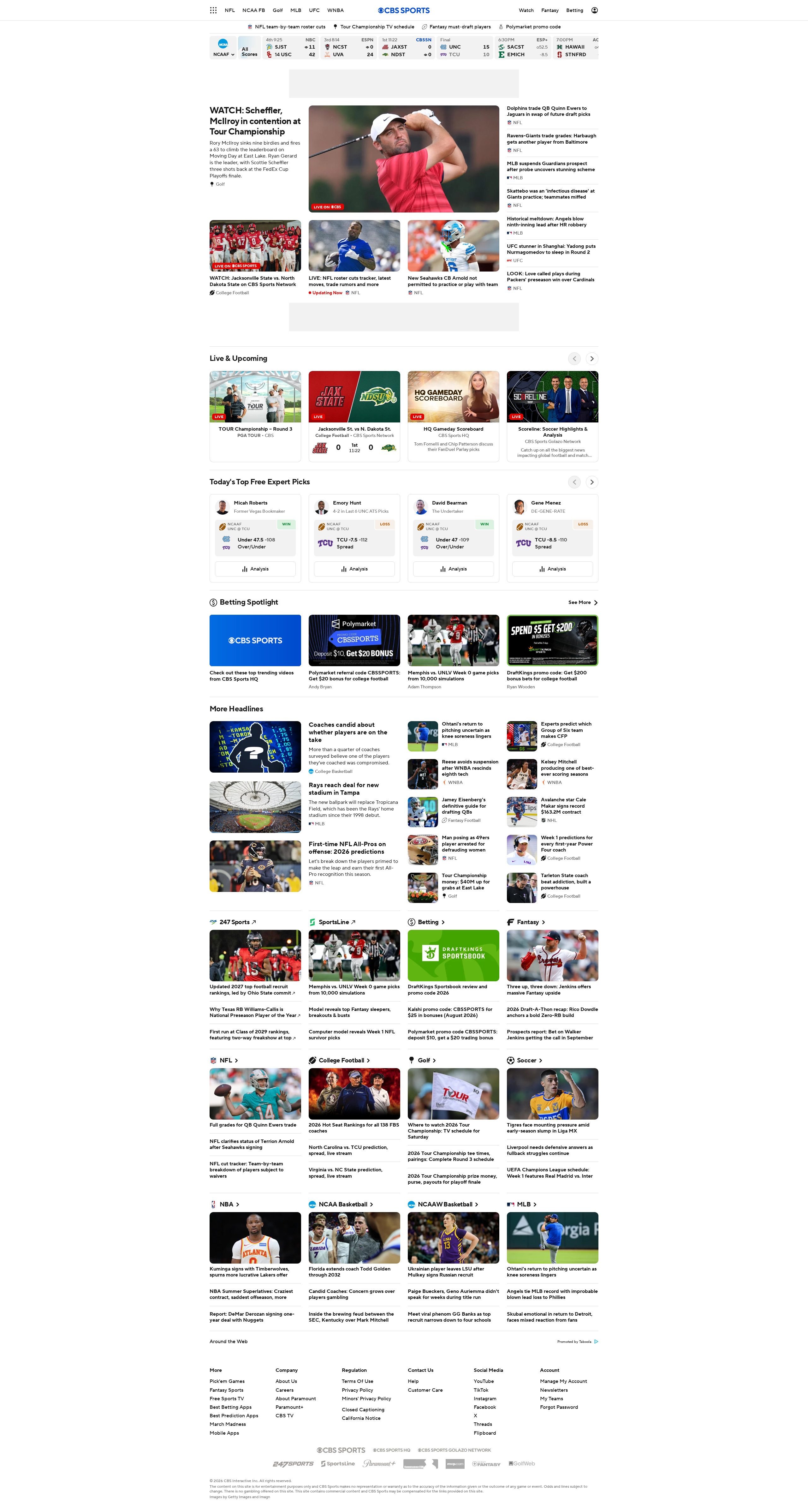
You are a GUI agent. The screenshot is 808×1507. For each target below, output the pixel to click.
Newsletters (554, 1390)
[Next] (592, 358)
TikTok (481, 1390)
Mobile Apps (224, 1433)
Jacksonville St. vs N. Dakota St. (354, 416)
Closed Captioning (363, 1410)
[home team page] (226, 538)
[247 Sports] (293, 1462)
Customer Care (425, 1390)
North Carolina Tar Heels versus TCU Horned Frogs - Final (465, 47)
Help (413, 1381)
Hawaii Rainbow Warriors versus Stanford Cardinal (581, 47)
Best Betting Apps (231, 1407)
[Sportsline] (338, 1463)
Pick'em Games (227, 1381)
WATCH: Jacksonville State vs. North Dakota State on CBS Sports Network (255, 257)
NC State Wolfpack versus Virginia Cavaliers (348, 47)
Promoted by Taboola (574, 1342)
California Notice (361, 1418)
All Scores (249, 47)
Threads (483, 1424)
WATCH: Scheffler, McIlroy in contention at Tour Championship (354, 158)
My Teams (551, 1399)
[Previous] (574, 358)
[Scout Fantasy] (486, 1463)
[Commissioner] (420, 1461)
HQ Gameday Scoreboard (453, 416)
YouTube (484, 1381)
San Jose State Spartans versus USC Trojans (290, 47)
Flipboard (485, 1433)
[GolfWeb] (522, 1464)
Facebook (485, 1407)
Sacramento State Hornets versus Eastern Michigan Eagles (523, 47)
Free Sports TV (227, 1399)
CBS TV (285, 1416)
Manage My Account (563, 1381)
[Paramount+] (379, 1462)
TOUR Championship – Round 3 (255, 416)
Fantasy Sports (226, 1390)
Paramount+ (289, 1407)
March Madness (228, 1424)
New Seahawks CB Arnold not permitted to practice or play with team (453, 257)
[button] (213, 10)
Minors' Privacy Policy (366, 1399)
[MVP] (455, 1461)
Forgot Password (559, 1407)
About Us (286, 1381)
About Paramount (296, 1399)
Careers (285, 1390)
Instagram (485, 1399)
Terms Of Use (357, 1381)
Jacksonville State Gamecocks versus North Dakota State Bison (406, 47)
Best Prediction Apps (234, 1416)
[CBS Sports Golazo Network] (454, 1449)
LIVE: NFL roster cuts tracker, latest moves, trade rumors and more (354, 257)
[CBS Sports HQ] (391, 1449)
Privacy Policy (357, 1390)
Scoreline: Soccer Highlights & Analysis (552, 416)
